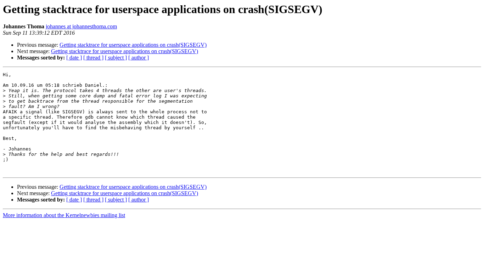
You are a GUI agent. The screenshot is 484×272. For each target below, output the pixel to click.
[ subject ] (116, 58)
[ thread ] (93, 58)
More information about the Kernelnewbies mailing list (64, 215)
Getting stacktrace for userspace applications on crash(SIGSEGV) (133, 45)
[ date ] (74, 58)
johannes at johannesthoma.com (81, 26)
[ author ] (138, 58)
